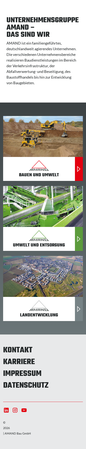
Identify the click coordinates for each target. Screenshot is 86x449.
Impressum (22, 374)
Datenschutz (26, 386)
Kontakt (17, 350)
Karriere (19, 362)
